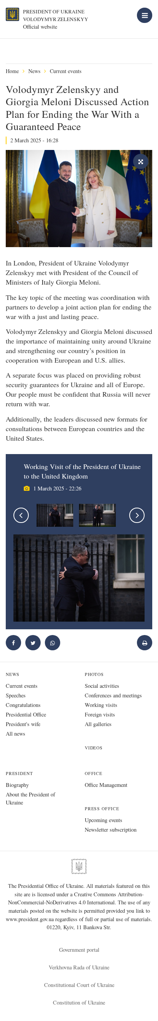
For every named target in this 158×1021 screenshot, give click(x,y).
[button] (33, 642)
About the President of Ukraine (30, 798)
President (19, 773)
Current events (65, 71)
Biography (17, 784)
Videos (94, 748)
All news (15, 733)
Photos (94, 674)
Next (137, 515)
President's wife (23, 724)
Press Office (102, 808)
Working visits (101, 704)
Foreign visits (100, 714)
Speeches (16, 695)
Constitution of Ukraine (79, 1002)
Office (93, 773)
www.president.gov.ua (30, 919)
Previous (21, 515)
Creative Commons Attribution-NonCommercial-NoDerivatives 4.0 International (76, 898)
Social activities (102, 685)
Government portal (79, 949)
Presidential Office (26, 714)
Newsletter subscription (111, 829)
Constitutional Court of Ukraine (79, 984)
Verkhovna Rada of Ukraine (79, 967)
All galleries (98, 724)
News (34, 71)
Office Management (106, 784)
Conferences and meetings (113, 695)
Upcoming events (103, 820)
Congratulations (23, 704)
